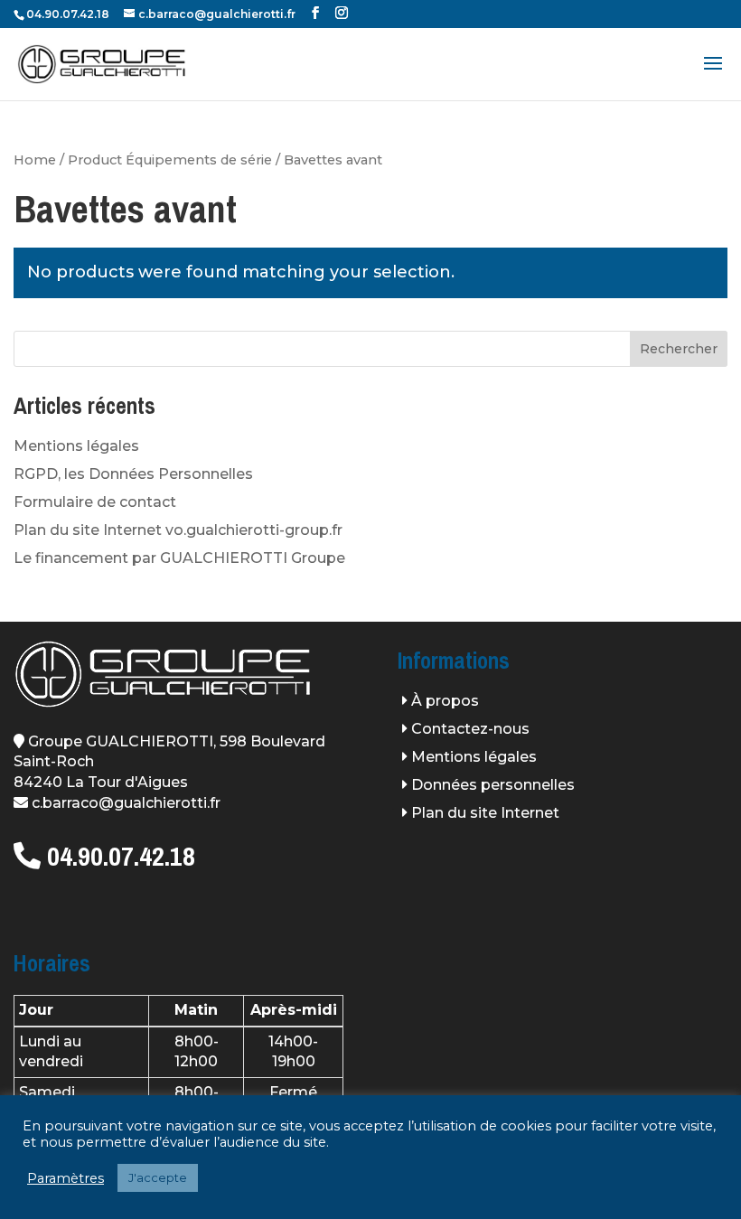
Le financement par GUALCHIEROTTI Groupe (179, 558)
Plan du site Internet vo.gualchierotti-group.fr (178, 530)
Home (35, 160)
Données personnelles (493, 784)
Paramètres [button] (65, 1178)
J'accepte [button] (157, 1177)
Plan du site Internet (485, 812)
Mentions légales (76, 446)
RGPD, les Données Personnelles (133, 474)
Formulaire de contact (95, 502)
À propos (445, 700)
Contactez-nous (470, 728)
